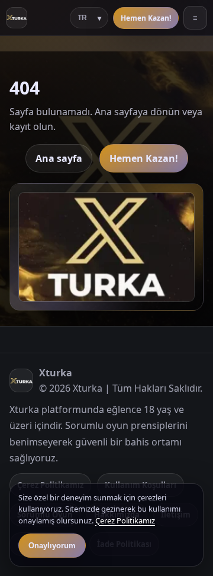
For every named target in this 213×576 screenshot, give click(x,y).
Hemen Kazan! (146, 18)
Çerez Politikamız (125, 520)
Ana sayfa (59, 158)
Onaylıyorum (52, 545)
